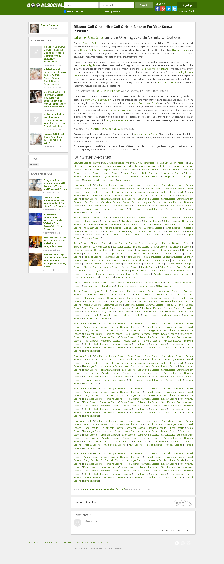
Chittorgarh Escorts (124, 250)
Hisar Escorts (141, 205)
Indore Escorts (93, 176)
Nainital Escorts (156, 231)
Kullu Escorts (162, 260)
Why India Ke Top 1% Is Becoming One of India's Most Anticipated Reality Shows (55, 260)
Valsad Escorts (131, 202)
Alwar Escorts (119, 243)
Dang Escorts (91, 192)
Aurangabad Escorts (159, 243)
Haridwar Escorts (92, 257)
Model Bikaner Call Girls (144, 103)
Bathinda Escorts (102, 246)
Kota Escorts (128, 260)
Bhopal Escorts (91, 221)
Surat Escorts (168, 198)
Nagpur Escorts (136, 231)
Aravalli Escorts (109, 188)
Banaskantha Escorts (131, 188)
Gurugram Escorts (121, 205)
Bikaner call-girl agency (121, 110)
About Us (33, 542)
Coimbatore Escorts (147, 250)
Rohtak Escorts (91, 212)
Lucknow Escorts (132, 228)
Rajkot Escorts (128, 198)
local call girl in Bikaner (146, 134)
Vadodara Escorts (111, 202)
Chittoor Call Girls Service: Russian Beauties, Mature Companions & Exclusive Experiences (54, 54)
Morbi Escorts (131, 195)
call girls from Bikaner (117, 120)
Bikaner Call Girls (89, 37)
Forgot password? (113, 11)
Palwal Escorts (154, 209)
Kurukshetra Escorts (115, 209)
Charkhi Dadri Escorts (96, 205)
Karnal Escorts (93, 209)
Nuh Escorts (136, 209)
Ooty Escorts (108, 311)
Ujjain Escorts (143, 274)
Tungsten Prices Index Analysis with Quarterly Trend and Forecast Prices (55, 184)
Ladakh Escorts (109, 308)
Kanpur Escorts (92, 260)
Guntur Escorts (134, 253)
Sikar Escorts (177, 270)
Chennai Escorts (152, 221)
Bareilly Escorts (82, 246)
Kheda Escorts (177, 192)
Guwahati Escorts (174, 253)
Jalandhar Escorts (152, 224)
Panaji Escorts (135, 185)
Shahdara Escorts (83, 185)
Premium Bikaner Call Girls (107, 128)
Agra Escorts (109, 180)
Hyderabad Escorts (111, 224)
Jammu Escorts (155, 305)
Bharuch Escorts (154, 188)
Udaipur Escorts (150, 169)
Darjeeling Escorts (170, 250)
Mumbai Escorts (93, 231)
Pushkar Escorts (84, 270)
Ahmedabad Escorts (172, 173)
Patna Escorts (167, 267)
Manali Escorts (172, 228)
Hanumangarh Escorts (122, 301)
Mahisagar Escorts (93, 195)
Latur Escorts (179, 260)
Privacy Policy (67, 542)
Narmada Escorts (150, 195)
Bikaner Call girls (92, 43)
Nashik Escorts (176, 231)
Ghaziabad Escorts (93, 253)
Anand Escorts (92, 188)
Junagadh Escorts (157, 192)
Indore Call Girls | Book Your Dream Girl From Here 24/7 (54, 138)
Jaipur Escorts (93, 169)
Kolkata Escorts (113, 228)
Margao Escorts (117, 185)
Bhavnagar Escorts (174, 188)
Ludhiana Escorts (153, 228)
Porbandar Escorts (109, 198)
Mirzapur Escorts (133, 263)
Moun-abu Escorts (154, 263)
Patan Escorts (90, 198)
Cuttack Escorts (171, 221)
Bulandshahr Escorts (180, 246)
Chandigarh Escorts (131, 221)
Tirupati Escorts (111, 315)
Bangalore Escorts (182, 243)
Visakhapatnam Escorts (86, 277)
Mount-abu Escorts (115, 231)
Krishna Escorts (144, 260)
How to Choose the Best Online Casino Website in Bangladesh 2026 (54, 242)
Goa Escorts (100, 185)
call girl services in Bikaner (154, 69)
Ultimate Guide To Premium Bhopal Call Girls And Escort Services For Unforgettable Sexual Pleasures (55, 99)
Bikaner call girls (180, 50)
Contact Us (82, 542)
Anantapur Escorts (126, 277)
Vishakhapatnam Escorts (96, 318)
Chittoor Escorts (103, 250)
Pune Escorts (113, 234)
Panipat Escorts (174, 209)
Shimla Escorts (133, 234)
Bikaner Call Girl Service (93, 50)
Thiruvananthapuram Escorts (99, 274)
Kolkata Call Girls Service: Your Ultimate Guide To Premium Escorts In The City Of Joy (55, 120)
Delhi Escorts (150, 173)
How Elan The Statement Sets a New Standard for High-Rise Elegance (54, 202)
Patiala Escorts (93, 234)
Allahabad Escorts (100, 243)
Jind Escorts (177, 205)
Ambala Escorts (173, 202)
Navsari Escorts (169, 195)
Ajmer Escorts (112, 176)
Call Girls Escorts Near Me (87, 163)
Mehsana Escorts (114, 195)
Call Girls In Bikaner (107, 91)
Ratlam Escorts (140, 270)
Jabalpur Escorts (93, 305)
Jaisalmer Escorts (93, 228)
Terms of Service (49, 542)
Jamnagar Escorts (135, 192)
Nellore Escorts (130, 267)
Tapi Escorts (92, 202)
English (193, 11)
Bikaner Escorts (110, 221)
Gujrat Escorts (152, 185)
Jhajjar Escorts (159, 205)
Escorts (34, 164)
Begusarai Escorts (122, 246)
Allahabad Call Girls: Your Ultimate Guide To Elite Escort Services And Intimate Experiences (55, 76)
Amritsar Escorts (168, 217)
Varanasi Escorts (91, 238)
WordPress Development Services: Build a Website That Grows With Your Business (53, 222)
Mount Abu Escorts (126, 286)
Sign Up (187, 5)
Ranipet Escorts (121, 270)
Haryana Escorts (152, 202)
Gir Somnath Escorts (112, 192)
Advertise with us (99, 542)
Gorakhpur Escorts (114, 253)
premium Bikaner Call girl (98, 100)
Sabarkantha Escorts (148, 198)
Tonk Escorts (107, 277)
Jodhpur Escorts (151, 176)
